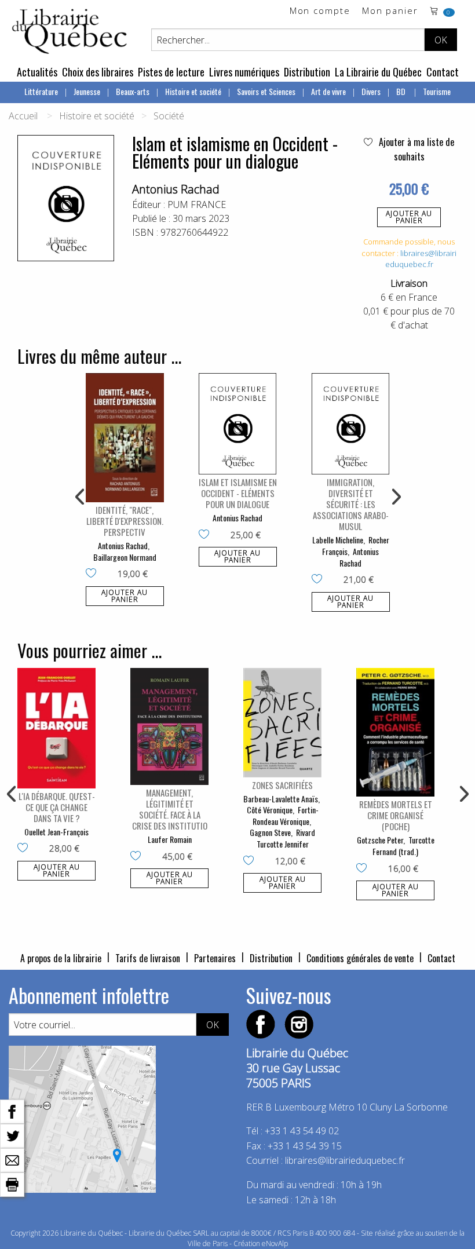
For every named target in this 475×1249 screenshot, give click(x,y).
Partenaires (215, 958)
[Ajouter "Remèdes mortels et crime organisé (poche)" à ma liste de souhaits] (364, 869)
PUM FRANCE (196, 204)
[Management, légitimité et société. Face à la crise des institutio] (169, 727)
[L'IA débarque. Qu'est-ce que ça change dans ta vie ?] (56, 728)
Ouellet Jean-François (56, 832)
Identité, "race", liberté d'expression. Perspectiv (124, 520)
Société (169, 115)
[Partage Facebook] (12, 1110)
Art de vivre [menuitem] (328, 91)
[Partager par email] (12, 1159)
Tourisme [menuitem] (437, 91)
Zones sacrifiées (282, 785)
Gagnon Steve (270, 832)
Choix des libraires (97, 72)
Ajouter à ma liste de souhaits (415, 149)
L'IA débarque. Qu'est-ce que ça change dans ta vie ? (57, 807)
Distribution (307, 72)
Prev (80, 497)
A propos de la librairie (60, 958)
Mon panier (390, 11)
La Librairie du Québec (378, 72)
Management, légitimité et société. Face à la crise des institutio (169, 809)
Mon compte (320, 11)
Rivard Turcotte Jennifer (286, 838)
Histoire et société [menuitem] (193, 91)
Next (395, 497)
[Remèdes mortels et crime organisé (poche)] (395, 732)
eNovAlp (275, 1243)
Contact (442, 72)
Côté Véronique (270, 810)
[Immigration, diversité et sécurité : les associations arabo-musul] (351, 423)
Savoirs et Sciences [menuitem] (266, 91)
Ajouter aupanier (409, 217)
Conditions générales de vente (360, 958)
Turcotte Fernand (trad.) (403, 845)
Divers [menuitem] (371, 91)
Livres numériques (244, 72)
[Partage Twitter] (12, 1135)
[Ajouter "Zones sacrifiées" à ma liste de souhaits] (251, 861)
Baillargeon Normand (124, 557)
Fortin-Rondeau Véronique (286, 815)
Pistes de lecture (171, 72)
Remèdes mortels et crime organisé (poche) (395, 815)
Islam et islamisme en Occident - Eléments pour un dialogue (238, 493)
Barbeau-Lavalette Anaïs (280, 799)
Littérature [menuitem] (41, 91)
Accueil (23, 115)
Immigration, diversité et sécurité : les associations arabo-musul (351, 504)
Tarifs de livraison (147, 958)
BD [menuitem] (401, 91)
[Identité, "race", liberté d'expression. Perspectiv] (125, 437)
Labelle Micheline (337, 540)
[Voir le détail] (125, 437)
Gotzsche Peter (380, 840)
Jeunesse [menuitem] (87, 91)
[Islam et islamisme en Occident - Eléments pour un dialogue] (238, 423)
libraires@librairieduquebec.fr (421, 259)
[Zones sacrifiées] (282, 722)
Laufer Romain (170, 839)
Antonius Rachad (176, 189)
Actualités (37, 72)
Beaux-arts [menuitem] (132, 91)
